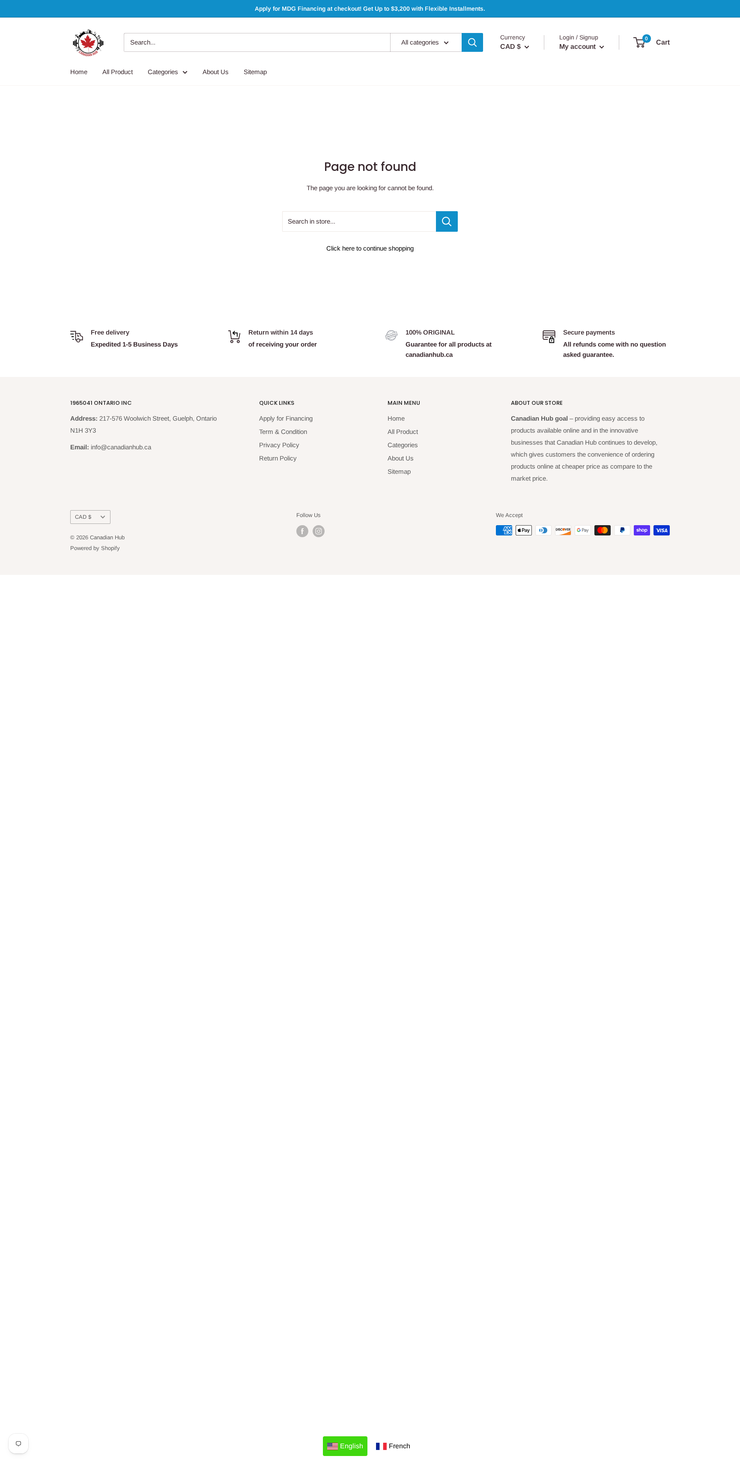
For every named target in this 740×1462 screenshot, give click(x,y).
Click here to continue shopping (370, 248)
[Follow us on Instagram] (319, 531)
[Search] (472, 42)
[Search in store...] (447, 221)
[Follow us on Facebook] (302, 531)
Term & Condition (283, 431)
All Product (117, 71)
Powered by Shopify (95, 548)
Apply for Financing (286, 418)
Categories (163, 71)
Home (78, 71)
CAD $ (83, 517)
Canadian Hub (107, 537)
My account (578, 46)
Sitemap (255, 71)
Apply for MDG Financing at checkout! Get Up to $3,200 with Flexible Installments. (370, 8)
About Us (216, 71)
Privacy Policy (279, 444)
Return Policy (278, 458)
